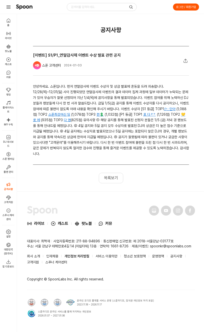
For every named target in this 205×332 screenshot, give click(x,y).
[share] (185, 60)
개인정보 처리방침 (76, 256)
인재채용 (52, 256)
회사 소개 (33, 256)
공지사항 (176, 256)
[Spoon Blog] (154, 211)
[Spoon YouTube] (166, 211)
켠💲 (100, 114)
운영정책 (158, 256)
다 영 (67, 120)
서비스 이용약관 (107, 256)
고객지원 (33, 262)
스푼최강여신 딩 (59, 114)
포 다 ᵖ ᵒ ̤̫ (149, 114)
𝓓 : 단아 (170, 109)
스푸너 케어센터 (56, 262)
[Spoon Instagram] (178, 211)
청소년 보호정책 (135, 256)
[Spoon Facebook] (190, 211)
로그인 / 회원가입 (186, 7)
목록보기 (111, 178)
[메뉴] (8, 7)
